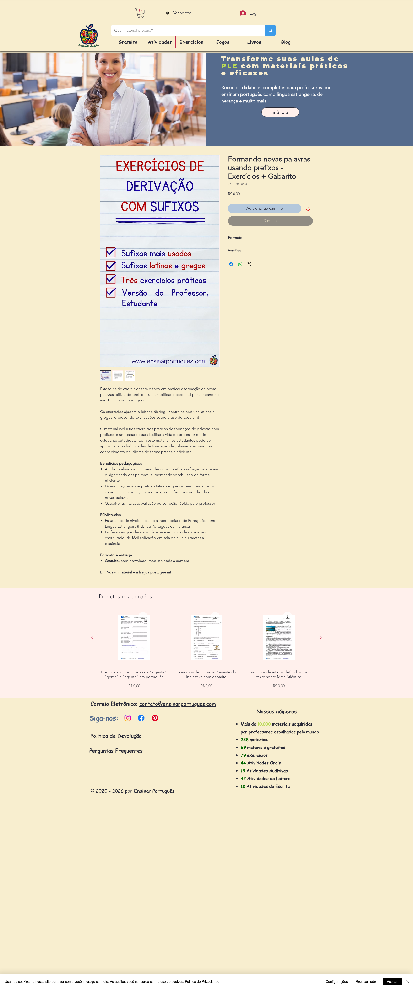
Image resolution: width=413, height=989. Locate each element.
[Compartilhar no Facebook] (231, 264)
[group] (206, 651)
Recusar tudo (366, 981)
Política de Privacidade (202, 981)
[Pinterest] (155, 718)
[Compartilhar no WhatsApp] (240, 264)
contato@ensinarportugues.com (177, 703)
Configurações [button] (337, 981)
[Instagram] (127, 718)
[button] (140, 13)
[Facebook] (141, 718)
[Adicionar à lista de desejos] (308, 208)
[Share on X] (249, 264)
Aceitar (392, 981)
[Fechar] (407, 981)
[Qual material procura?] (270, 30)
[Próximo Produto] (321, 637)
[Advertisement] (143, 917)
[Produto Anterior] (92, 637)
